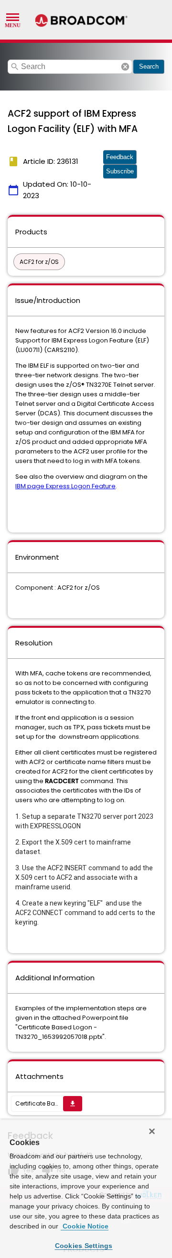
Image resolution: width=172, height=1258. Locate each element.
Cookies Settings (84, 1245)
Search (149, 66)
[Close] (152, 1131)
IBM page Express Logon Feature (65, 486)
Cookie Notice (84, 1226)
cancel (125, 66)
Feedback (119, 157)
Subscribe (120, 171)
